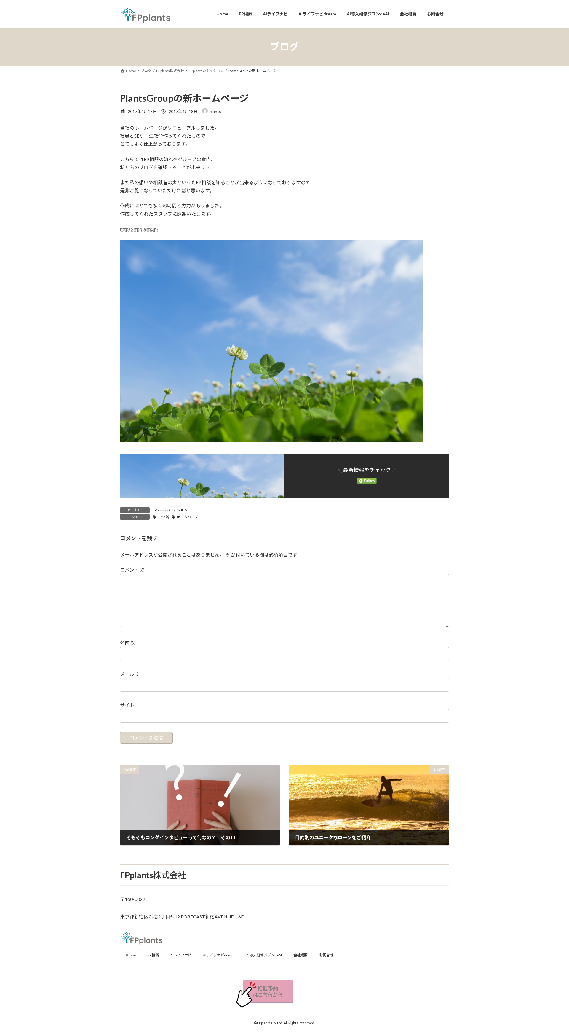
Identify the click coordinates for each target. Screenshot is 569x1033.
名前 (127, 643)
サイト (127, 705)
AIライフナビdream (219, 955)
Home (131, 955)
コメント (132, 570)
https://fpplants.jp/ (139, 229)
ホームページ (187, 517)
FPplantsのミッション (170, 510)
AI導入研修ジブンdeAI (264, 955)
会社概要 (300, 955)
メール (130, 674)
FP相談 (163, 517)
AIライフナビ (180, 955)
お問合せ (326, 955)
